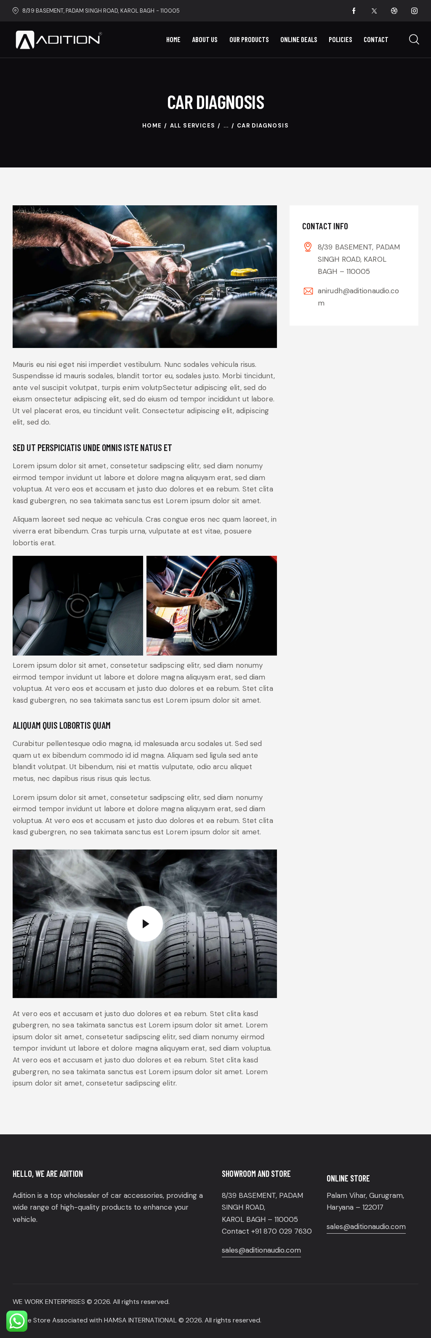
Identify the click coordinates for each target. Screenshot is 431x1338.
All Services (193, 125)
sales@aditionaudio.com (261, 1250)
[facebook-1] (354, 11)
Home (152, 125)
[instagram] (415, 11)
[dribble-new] (394, 11)
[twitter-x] (374, 11)
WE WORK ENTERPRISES (49, 1301)
